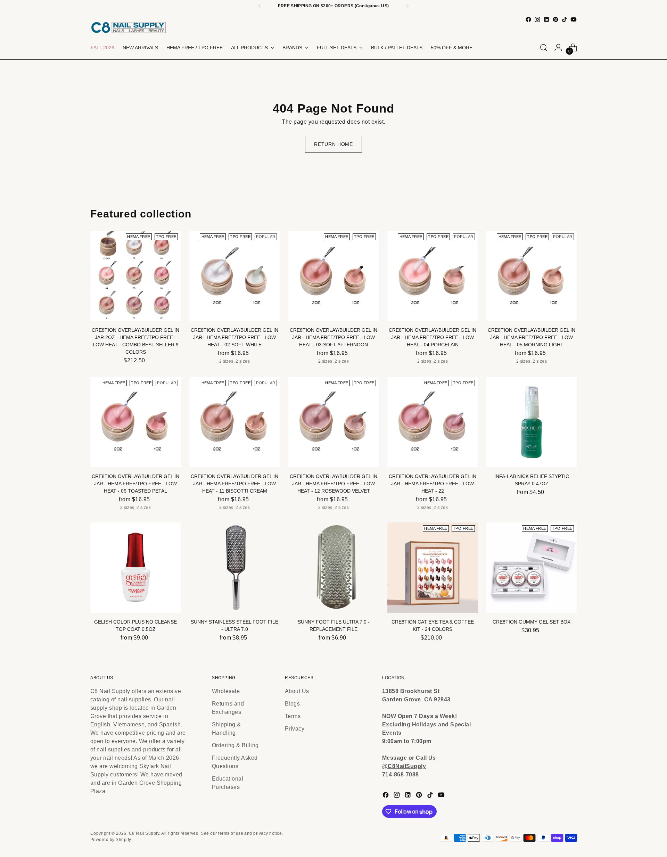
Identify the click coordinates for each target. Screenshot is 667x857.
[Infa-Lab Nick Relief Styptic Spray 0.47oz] (531, 422)
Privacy (294, 729)
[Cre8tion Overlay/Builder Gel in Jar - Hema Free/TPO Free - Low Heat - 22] (432, 422)
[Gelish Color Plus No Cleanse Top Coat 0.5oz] (135, 567)
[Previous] (259, 6)
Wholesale (226, 691)
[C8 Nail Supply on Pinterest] (555, 19)
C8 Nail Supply (144, 833)
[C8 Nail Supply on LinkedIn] (546, 19)
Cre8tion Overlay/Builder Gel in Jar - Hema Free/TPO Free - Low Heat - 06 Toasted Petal (135, 483)
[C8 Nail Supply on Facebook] (528, 19)
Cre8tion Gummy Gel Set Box (531, 622)
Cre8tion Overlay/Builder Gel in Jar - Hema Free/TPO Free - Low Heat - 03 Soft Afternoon (333, 337)
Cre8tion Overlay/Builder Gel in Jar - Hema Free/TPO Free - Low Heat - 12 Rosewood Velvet (333, 483)
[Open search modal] (544, 48)
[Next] (407, 6)
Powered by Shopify (110, 839)
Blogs (292, 704)
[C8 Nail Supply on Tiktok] (564, 19)
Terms (292, 716)
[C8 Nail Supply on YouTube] (573, 19)
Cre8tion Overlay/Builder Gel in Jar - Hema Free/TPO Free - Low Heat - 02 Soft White (234, 337)
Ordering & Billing (235, 745)
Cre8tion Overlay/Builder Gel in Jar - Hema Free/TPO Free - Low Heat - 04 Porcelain (432, 337)
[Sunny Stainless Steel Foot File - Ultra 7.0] (234, 567)
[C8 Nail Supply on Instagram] (537, 19)
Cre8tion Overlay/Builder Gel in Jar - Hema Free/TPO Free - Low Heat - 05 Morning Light (531, 337)
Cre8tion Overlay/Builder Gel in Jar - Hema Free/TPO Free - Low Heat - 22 (432, 483)
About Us (297, 691)
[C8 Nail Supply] (128, 27)
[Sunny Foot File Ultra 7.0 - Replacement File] (333, 567)
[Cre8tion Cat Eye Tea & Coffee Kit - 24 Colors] (432, 567)
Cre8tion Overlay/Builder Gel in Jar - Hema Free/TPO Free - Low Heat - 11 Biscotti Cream (234, 483)
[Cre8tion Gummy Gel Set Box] (531, 567)
